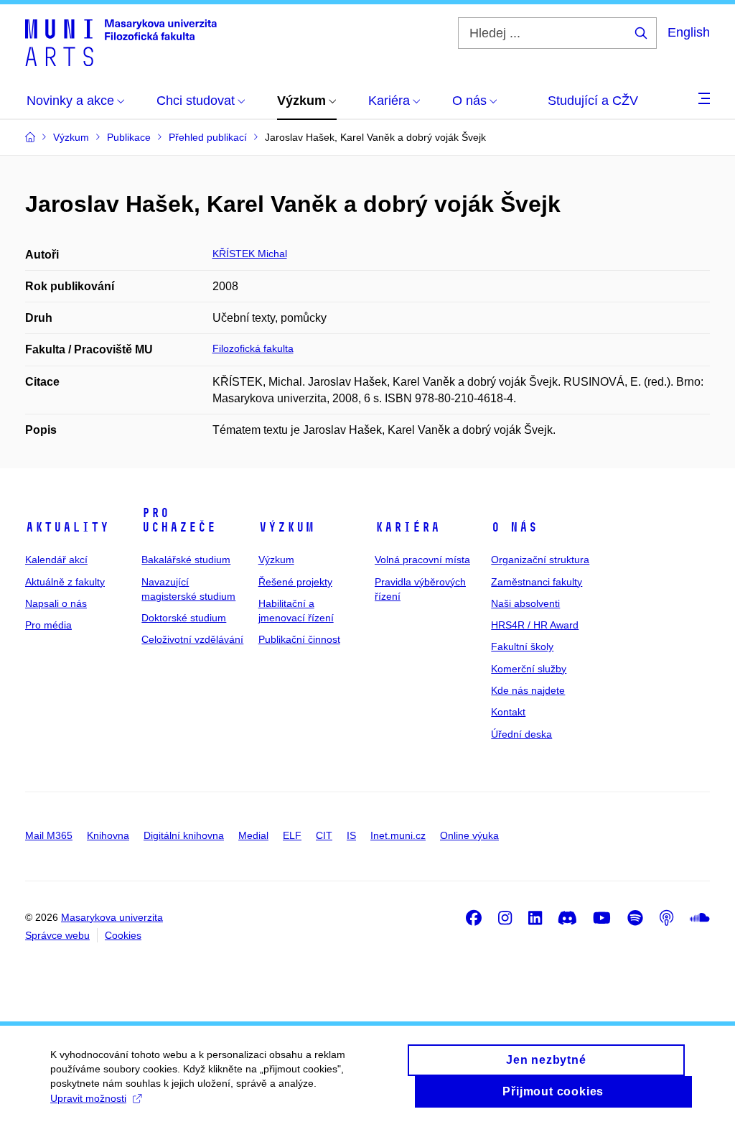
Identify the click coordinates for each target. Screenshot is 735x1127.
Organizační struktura (540, 559)
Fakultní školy (522, 646)
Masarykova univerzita (112, 917)
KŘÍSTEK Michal (249, 253)
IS (351, 835)
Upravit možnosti (88, 1098)
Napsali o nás (56, 603)
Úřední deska (521, 734)
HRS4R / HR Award (535, 625)
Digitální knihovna (184, 835)
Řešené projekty (295, 582)
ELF (292, 835)
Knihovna (108, 835)
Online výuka (469, 835)
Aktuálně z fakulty (65, 582)
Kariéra (407, 527)
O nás (514, 527)
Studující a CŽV (593, 100)
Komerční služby (528, 668)
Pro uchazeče (178, 520)
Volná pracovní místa (422, 559)
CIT (324, 835)
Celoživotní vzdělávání (192, 639)
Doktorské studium (183, 617)
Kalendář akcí (56, 559)
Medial (253, 835)
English (689, 32)
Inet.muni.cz (398, 835)
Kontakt (508, 712)
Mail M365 (48, 835)
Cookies (123, 935)
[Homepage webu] (121, 41)
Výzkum (286, 527)
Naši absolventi (525, 603)
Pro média (48, 625)
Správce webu (57, 935)
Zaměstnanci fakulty (536, 582)
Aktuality (67, 527)
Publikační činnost (299, 639)
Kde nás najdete (528, 690)
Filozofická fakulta (253, 348)
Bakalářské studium (185, 559)
